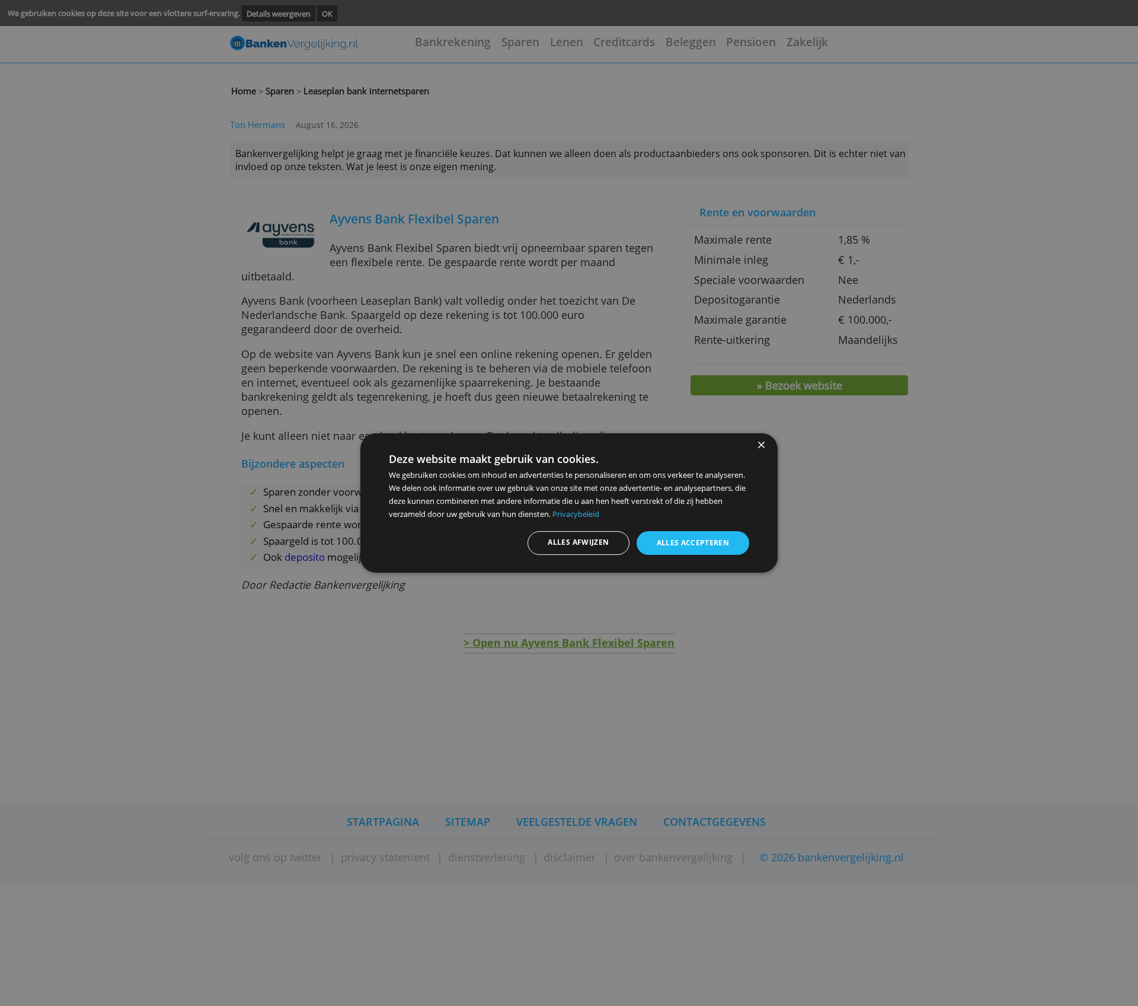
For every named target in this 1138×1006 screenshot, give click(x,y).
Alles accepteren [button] (693, 543)
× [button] (761, 445)
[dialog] (569, 503)
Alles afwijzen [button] (578, 542)
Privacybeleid (575, 514)
